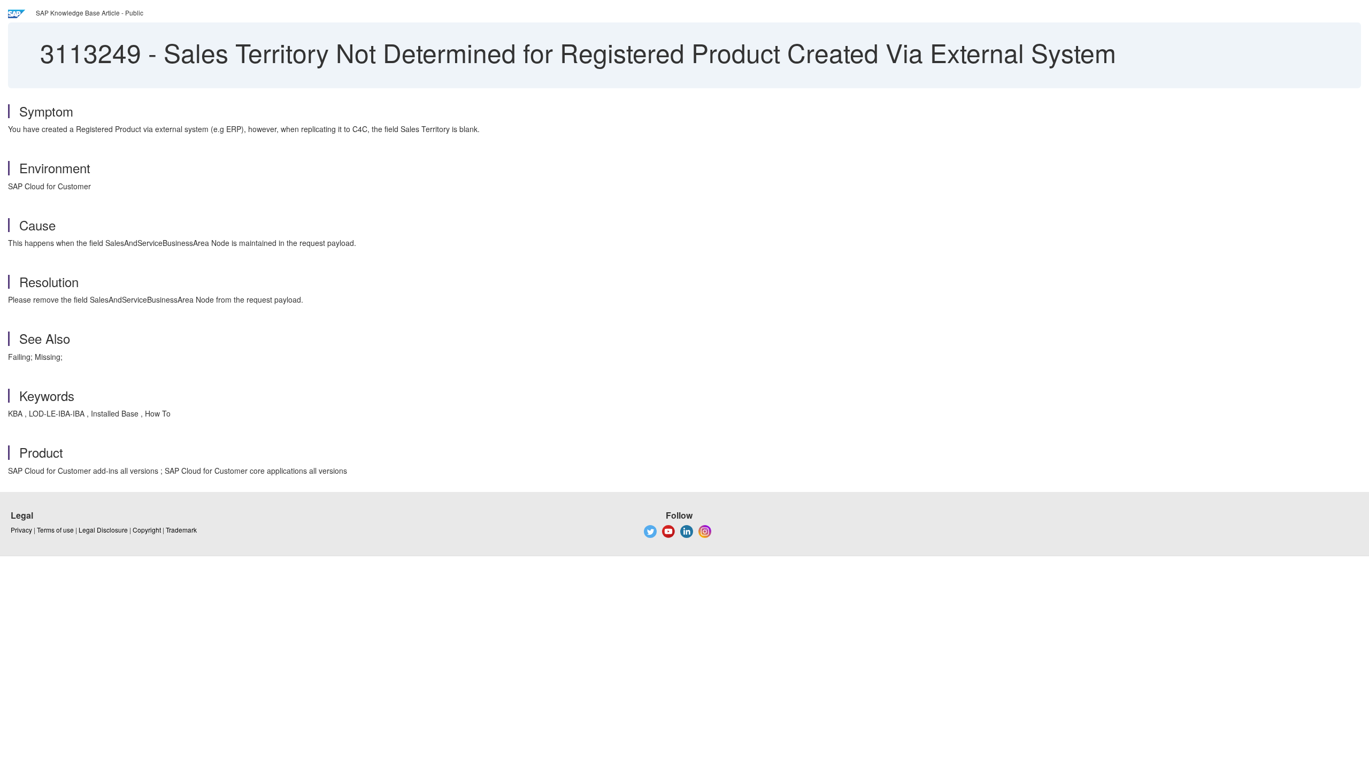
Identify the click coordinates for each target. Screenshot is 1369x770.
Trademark (181, 529)
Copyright (147, 529)
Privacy (21, 529)
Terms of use (55, 529)
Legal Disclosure (103, 529)
